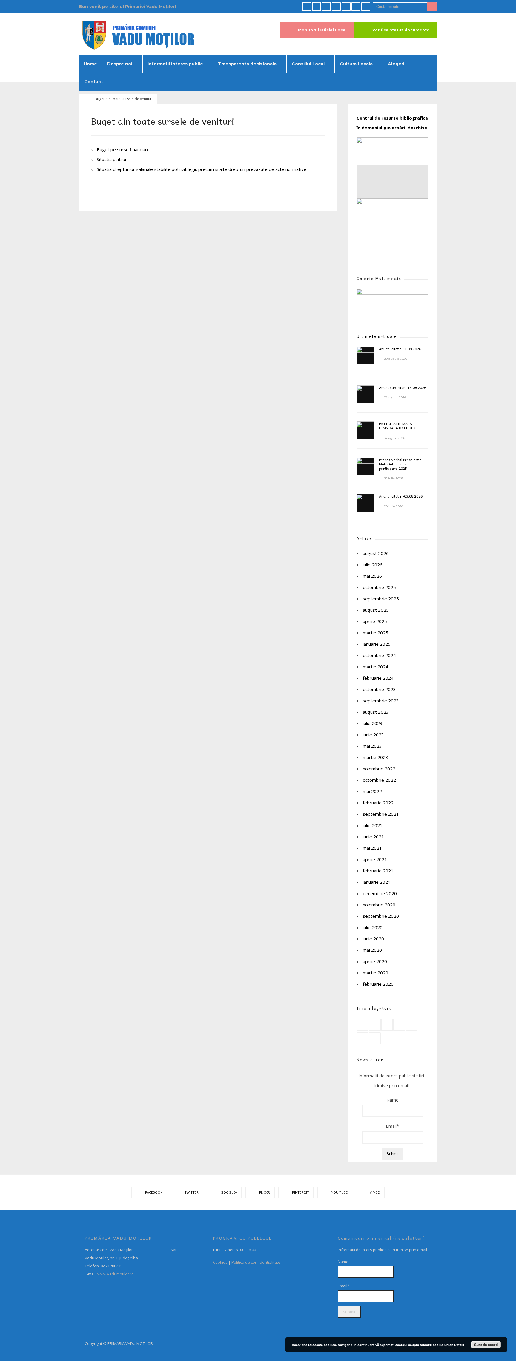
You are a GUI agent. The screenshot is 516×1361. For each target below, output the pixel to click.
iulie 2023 (373, 723)
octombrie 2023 (379, 689)
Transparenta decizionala (247, 64)
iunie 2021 (373, 837)
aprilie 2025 (375, 621)
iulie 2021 (373, 825)
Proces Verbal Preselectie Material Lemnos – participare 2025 (400, 464)
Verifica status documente (400, 30)
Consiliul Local (308, 64)
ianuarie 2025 (377, 644)
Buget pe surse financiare (123, 149)
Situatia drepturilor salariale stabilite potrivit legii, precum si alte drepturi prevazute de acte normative (201, 169)
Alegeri (396, 64)
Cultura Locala (356, 64)
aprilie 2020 (375, 961)
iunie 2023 (373, 735)
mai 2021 (372, 848)
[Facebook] (306, 6)
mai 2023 (372, 746)
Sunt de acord (486, 1344)
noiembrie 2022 (379, 769)
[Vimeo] (365, 6)
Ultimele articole (377, 336)
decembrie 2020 (380, 893)
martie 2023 (375, 757)
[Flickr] (336, 6)
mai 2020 (372, 950)
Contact (93, 81)
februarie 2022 (378, 803)
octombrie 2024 (379, 655)
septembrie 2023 (381, 701)
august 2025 (376, 610)
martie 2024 (375, 667)
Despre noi (119, 64)
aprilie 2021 (375, 859)
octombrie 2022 (379, 780)
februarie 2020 (378, 984)
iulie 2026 (373, 565)
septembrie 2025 (381, 599)
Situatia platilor (112, 159)
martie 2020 (375, 973)
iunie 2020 (373, 939)
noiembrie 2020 (379, 905)
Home (90, 64)
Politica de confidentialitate (255, 1262)
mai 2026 (372, 576)
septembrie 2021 (381, 814)
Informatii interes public (175, 64)
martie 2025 (375, 633)
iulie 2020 (373, 927)
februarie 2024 (378, 678)
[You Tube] (355, 6)
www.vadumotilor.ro (115, 1274)
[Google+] (326, 6)
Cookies (220, 1262)
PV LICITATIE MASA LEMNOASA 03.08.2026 (398, 426)
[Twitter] (316, 6)
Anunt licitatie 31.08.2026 (400, 349)
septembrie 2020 (381, 916)
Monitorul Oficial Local (322, 30)
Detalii (459, 1345)
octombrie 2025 (379, 587)
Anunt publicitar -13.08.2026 (402, 387)
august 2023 (376, 712)
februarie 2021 (378, 871)
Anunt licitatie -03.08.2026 (401, 496)
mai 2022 (372, 791)
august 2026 (376, 553)
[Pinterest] (346, 6)
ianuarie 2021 (377, 882)
